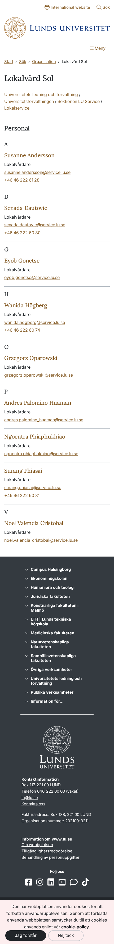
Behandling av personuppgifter (50, 857)
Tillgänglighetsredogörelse (46, 850)
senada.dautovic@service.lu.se (34, 224)
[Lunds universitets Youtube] (62, 882)
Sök (22, 61)
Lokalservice (16, 108)
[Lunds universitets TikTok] (85, 882)
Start (8, 61)
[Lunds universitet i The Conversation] (74, 882)
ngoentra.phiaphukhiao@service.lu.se (41, 453)
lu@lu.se (29, 797)
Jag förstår (26, 935)
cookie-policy (75, 926)
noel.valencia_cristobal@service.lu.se (41, 540)
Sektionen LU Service (79, 101)
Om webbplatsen (37, 844)
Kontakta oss (33, 803)
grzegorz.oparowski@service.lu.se (38, 375)
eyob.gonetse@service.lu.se (32, 277)
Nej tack (66, 935)
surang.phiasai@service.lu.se (32, 487)
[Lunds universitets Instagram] (39, 882)
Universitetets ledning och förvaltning (41, 94)
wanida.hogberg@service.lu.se (34, 322)
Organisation (44, 61)
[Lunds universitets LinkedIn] (50, 882)
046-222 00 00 (51, 791)
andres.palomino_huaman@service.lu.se (43, 419)
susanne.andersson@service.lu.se (37, 172)
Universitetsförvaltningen (29, 101)
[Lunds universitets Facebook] (28, 882)
